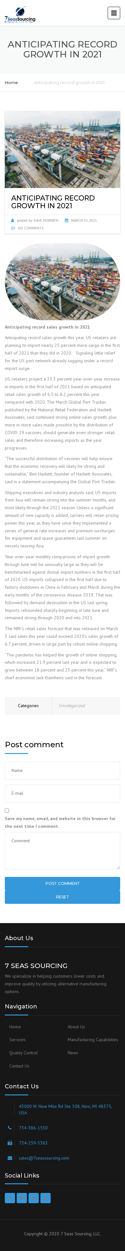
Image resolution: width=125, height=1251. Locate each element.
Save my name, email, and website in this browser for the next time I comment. (60, 822)
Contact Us (19, 1066)
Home (11, 82)
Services (17, 1039)
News (73, 1053)
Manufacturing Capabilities (93, 1039)
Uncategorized (72, 705)
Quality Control (23, 1053)
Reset (62, 897)
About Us (76, 1027)
